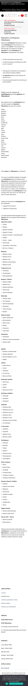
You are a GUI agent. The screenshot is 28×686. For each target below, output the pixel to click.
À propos (3, 593)
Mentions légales (5, 603)
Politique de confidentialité (16, 683)
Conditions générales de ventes (9, 600)
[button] (2, 15)
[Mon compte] (19, 15)
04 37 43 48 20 (5, 668)
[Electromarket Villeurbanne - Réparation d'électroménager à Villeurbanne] (11, 15)
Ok (6, 683)
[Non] (26, 681)
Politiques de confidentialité (8, 606)
